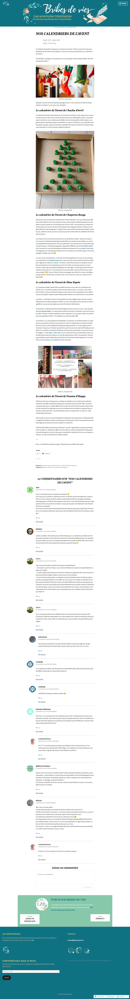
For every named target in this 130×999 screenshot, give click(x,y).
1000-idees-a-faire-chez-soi (54, 333)
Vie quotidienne (63, 467)
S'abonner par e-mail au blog (19, 961)
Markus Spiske (68, 99)
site (47, 267)
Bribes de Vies (72, 27)
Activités (44, 465)
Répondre (39, 522)
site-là (78, 267)
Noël (69, 465)
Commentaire (87, 887)
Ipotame (56, 265)
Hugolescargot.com (55, 260)
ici (61, 239)
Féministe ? (100, 918)
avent (48, 465)
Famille (57, 467)
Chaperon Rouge (44, 739)
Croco (38, 559)
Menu (124, 4)
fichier (45, 253)
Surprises (74, 465)
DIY (67, 465)
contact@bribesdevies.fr (75, 940)
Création (63, 465)
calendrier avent (55, 465)
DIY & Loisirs (50, 467)
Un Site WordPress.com (65, 994)
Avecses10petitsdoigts (43, 311)
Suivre (7, 977)
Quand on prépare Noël (30, 919)
